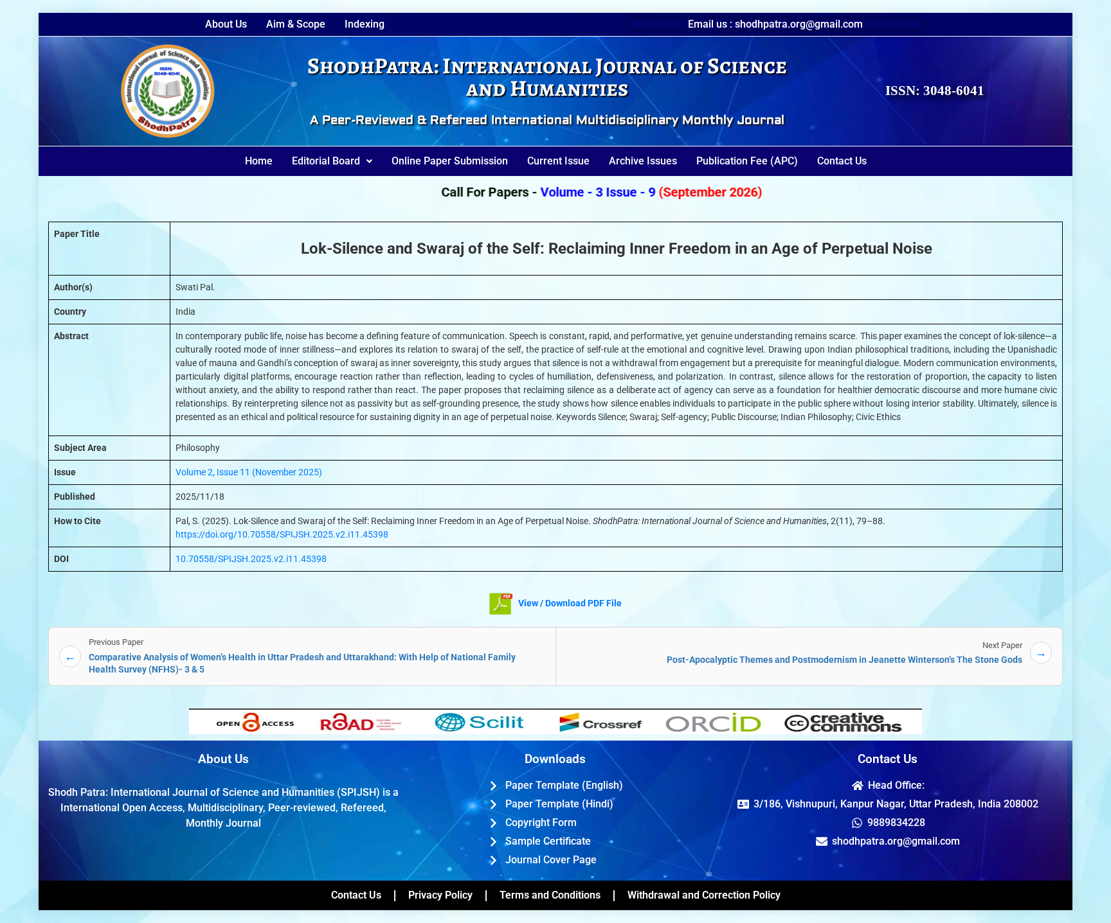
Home (259, 161)
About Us (226, 24)
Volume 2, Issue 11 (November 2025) (249, 472)
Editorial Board (326, 161)
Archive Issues (643, 161)
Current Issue (558, 161)
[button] (332, 161)
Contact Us (842, 161)
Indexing (364, 24)
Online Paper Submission (450, 161)
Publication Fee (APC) (747, 161)
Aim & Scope (295, 24)
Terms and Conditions (550, 895)
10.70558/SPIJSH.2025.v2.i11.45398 (251, 559)
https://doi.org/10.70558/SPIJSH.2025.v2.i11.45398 (282, 534)
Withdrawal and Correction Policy (704, 895)
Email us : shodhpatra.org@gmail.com (775, 24)
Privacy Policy (440, 895)
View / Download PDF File (569, 603)
